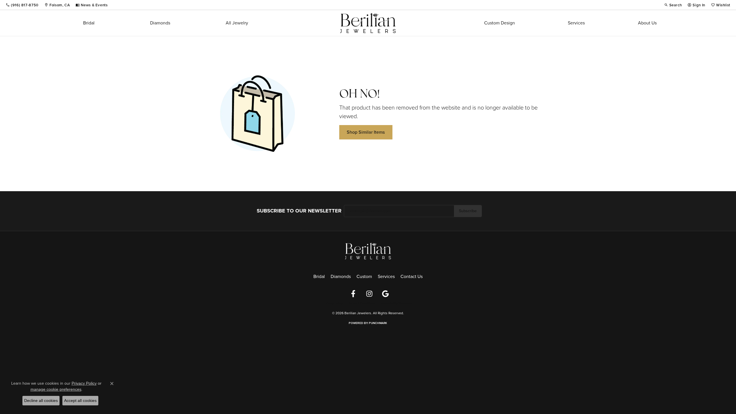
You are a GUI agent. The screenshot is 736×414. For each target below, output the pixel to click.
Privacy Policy (333, 303)
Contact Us (411, 276)
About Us (647, 23)
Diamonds (160, 23)
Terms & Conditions (361, 303)
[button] (673, 5)
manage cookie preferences (55, 389)
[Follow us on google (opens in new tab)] (385, 294)
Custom (364, 276)
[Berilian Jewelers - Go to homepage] (368, 250)
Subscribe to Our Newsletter (299, 211)
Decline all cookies (41, 400)
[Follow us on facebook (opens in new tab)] (353, 294)
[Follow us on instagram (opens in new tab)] (369, 294)
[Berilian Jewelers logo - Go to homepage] (368, 23)
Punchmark (378, 323)
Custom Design (499, 23)
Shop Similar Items (366, 132)
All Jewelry (237, 23)
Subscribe (468, 211)
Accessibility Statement (396, 303)
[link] (22, 5)
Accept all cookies (80, 400)
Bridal (89, 23)
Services (576, 23)
